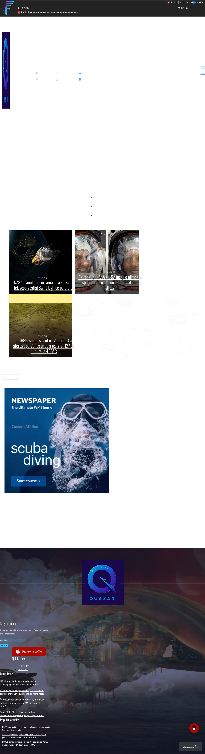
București (43, 278)
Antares (105, 220)
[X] (180, 73)
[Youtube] (185, 73)
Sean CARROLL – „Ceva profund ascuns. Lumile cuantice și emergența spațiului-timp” (22, 714)
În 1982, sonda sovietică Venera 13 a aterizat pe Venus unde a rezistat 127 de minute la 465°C (55, 540)
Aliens (105, 215)
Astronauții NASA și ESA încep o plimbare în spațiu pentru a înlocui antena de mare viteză (53, 529)
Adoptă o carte (105, 202)
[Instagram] (176, 73)
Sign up (4, 645)
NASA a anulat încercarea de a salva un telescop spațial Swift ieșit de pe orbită (48, 519)
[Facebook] (171, 73)
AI (105, 207)
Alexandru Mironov (105, 211)
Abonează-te (188, 747)
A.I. (105, 198)
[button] (56, 67)
